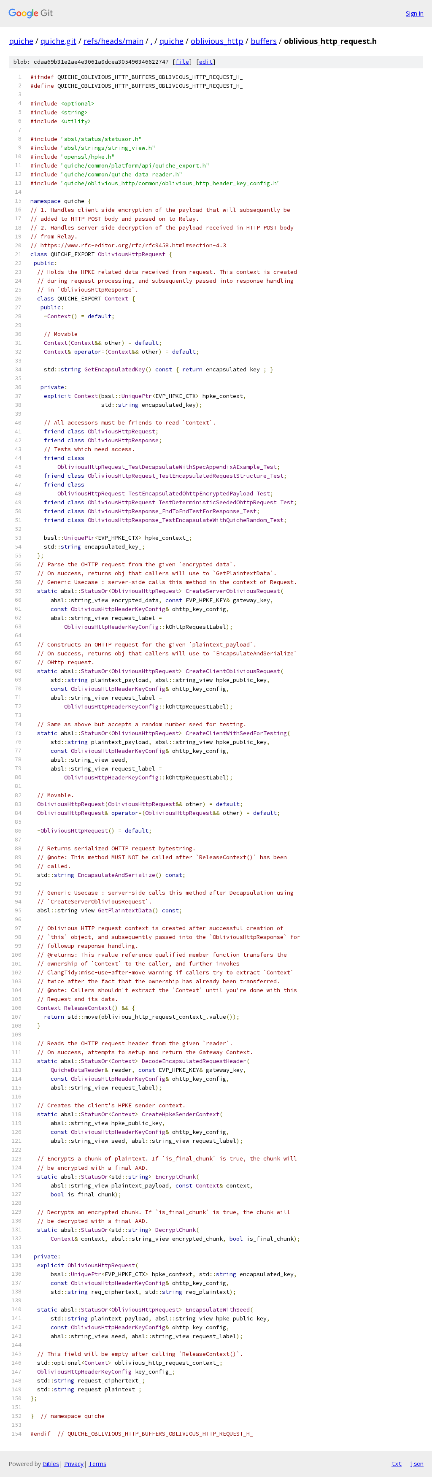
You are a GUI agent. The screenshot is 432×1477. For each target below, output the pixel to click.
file (182, 61)
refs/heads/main (113, 41)
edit (206, 61)
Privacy (74, 1464)
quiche (21, 41)
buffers (264, 41)
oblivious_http (217, 41)
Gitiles (51, 1464)
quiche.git (58, 41)
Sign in (415, 13)
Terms (97, 1464)
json (417, 1463)
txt (397, 1463)
